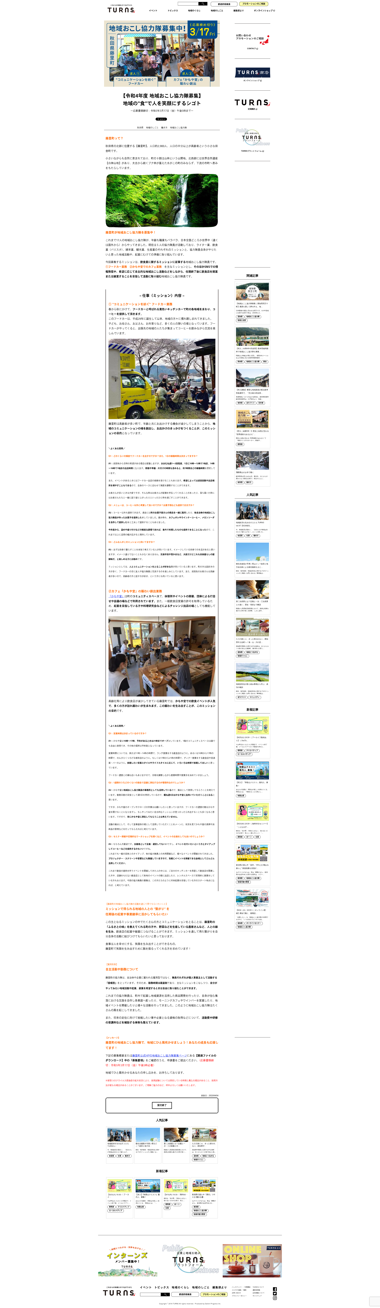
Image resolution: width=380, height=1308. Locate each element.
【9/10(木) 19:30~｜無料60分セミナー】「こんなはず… (252, 825)
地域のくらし (199, 1160)
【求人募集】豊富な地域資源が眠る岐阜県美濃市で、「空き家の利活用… (252, 391)
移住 (265, 362)
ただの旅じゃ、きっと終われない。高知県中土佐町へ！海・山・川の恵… (252, 640)
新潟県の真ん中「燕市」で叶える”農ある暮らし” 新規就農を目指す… (252, 866)
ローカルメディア (115, 1211)
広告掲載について (259, 1293)
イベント (146, 1287)
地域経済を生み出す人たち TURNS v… (118, 1145)
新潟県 (196, 1207)
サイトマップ (257, 1296)
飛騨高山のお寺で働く (245, 472)
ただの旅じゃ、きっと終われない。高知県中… (203, 1145)
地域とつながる (208, 1156)
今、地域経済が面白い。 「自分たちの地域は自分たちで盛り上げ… (119, 1151)
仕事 (119, 1156)
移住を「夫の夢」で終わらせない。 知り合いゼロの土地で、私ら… (176, 1199)
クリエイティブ (123, 1207)
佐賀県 (111, 1156)
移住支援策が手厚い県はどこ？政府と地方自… (146, 1145)
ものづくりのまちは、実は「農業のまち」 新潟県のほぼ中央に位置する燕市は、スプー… (252, 873)
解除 (244, 1290)
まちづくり (250, 403)
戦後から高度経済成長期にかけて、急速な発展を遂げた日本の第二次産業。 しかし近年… (252, 610)
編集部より (219, 1287)
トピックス (161, 1287)
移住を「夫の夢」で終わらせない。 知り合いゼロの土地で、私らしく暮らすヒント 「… (252, 832)
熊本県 (240, 362)
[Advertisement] (252, 214)
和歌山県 (140, 1207)
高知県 (196, 1156)
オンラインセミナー (253, 923)
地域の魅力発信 (199, 1214)
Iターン (177, 1204)
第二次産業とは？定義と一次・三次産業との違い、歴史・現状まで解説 (252, 603)
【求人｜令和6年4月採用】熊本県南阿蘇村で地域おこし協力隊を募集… (252, 350)
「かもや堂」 (117, 596)
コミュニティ (254, 697)
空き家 (260, 403)
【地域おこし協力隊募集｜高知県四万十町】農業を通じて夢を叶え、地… (252, 305)
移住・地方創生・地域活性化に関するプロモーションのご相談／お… (147, 1151)
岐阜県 (240, 403)
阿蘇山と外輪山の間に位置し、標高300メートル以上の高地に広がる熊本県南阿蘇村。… (252, 357)
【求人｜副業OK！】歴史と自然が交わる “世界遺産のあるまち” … (252, 432)
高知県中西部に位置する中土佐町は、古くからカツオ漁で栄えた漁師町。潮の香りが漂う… (252, 647)
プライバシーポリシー (239, 1296)
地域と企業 (242, 320)
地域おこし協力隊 (178, 128)
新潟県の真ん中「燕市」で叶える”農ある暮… (203, 1196)
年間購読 (247, 1287)
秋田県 (140, 128)
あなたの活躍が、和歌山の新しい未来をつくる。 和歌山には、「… (147, 1202)
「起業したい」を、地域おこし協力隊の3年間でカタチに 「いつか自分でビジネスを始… (252, 918)
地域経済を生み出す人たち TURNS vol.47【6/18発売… (250, 524)
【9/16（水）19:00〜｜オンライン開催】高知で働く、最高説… (251, 911)
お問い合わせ (236, 1293)
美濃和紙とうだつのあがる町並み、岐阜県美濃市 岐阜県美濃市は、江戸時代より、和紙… (252, 398)
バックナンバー (237, 1287)
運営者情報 (256, 1290)
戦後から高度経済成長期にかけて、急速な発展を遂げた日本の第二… (176, 1151)
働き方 (164, 128)
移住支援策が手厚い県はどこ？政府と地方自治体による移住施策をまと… (252, 565)
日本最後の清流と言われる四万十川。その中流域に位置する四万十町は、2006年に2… (252, 312)
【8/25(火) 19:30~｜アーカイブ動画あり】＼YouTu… (251, 739)
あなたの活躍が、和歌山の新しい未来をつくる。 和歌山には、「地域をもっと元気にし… (252, 791)
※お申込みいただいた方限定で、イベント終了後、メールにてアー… (119, 1202)
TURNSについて (258, 1287)
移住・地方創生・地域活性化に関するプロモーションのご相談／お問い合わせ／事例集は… (252, 572)
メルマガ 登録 (236, 1290)
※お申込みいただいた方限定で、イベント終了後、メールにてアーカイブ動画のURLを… (251, 746)
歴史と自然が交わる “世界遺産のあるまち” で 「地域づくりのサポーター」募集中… (251, 439)
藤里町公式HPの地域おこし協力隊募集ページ (159, 1056)
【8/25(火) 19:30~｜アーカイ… (118, 1196)
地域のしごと (152, 128)
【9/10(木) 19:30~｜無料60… (175, 1195)
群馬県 (111, 1207)
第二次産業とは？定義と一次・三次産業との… (174, 1145)
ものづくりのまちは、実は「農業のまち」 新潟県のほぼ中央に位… (204, 1202)
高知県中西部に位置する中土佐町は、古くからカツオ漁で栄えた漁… (204, 1151)
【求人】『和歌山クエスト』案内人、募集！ (148, 1196)
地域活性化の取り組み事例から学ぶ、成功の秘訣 (252, 685)
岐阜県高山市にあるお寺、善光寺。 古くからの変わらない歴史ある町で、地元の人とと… (252, 477)
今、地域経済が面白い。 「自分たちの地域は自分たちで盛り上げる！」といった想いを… (252, 531)
